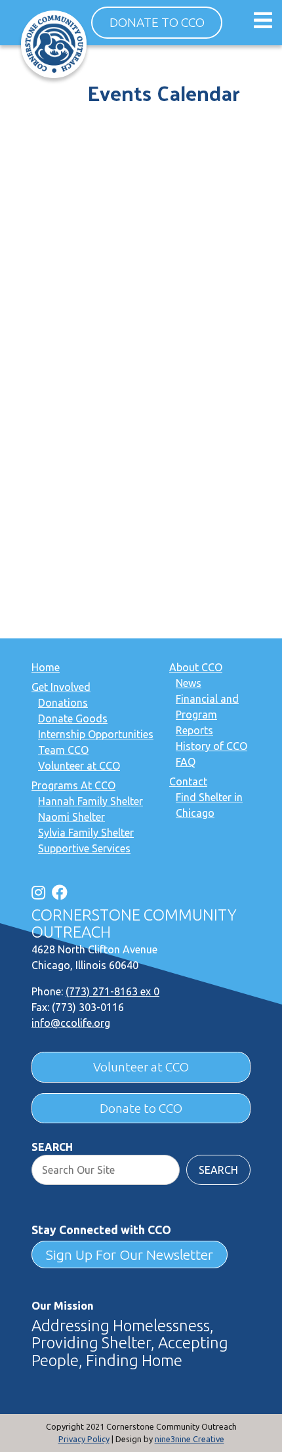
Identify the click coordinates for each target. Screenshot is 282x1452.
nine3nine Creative (189, 1438)
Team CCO (63, 750)
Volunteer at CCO (79, 766)
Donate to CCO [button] (157, 22)
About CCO (195, 667)
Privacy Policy (84, 1438)
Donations (63, 703)
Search (52, 1147)
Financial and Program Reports (207, 714)
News (188, 683)
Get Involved (61, 687)
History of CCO (211, 746)
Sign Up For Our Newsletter (129, 1254)
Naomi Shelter (71, 817)
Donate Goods (73, 718)
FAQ (185, 762)
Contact (188, 781)
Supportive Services (84, 848)
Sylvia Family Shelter (86, 833)
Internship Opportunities (95, 734)
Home (45, 667)
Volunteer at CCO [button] (141, 1067)
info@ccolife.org (70, 1023)
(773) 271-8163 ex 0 (112, 991)
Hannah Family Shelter (90, 801)
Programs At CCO (73, 785)
